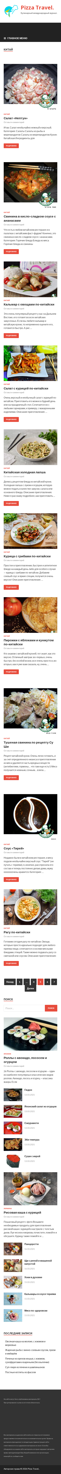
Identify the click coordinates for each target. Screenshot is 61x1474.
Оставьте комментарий (14, 122)
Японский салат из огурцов (40, 1106)
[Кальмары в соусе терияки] (13, 1304)
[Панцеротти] (13, 1254)
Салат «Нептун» (16, 118)
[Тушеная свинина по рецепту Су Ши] (30, 710)
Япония (7, 1054)
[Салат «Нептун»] (30, 85)
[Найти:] (30, 1008)
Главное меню (17, 38)
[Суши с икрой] (13, 1166)
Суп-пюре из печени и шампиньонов (25, 1367)
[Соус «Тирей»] (30, 816)
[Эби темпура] (13, 1150)
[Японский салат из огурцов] (13, 1116)
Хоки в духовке (33, 1277)
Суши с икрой (32, 1156)
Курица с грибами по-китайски (27, 556)
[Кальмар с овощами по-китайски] (30, 280)
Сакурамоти (31, 1123)
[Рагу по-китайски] (30, 908)
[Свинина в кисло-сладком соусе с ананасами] (30, 184)
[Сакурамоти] (13, 1133)
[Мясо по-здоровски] (13, 1320)
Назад (9, 981)
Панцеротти (31, 1244)
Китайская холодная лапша (25, 472)
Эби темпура (31, 1139)
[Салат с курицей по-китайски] (30, 364)
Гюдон (28, 1089)
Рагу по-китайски (17, 932)
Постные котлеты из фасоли (20, 1372)
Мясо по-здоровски (35, 1310)
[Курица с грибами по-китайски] (30, 532)
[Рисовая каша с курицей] (30, 1205)
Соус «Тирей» (14, 848)
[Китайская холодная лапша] (30, 448)
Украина (8, 1208)
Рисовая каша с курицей (22, 1212)
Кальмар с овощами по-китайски (29, 304)
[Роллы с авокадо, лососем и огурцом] (30, 1051)
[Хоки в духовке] (13, 1287)
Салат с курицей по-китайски (26, 388)
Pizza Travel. (37, 7)
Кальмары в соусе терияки (40, 1294)
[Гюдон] (13, 1100)
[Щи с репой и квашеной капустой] (13, 1271)
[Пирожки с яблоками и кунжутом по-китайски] (30, 616)
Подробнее (11, 146)
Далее (30, 988)
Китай (7, 114)
